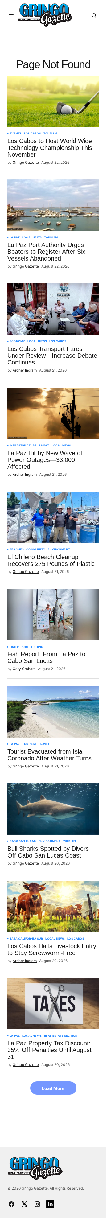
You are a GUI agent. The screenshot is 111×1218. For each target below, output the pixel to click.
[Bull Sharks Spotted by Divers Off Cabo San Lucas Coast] (53, 809)
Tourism (50, 133)
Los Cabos (32, 133)
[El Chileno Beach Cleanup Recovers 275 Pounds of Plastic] (53, 517)
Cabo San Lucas (23, 841)
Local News (32, 237)
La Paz (15, 237)
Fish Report (19, 646)
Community (35, 549)
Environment (59, 549)
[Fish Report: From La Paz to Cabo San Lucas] (53, 614)
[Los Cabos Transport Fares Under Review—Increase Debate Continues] (53, 309)
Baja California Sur (26, 938)
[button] (11, 15)
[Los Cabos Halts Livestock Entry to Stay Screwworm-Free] (53, 906)
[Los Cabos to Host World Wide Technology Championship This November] (53, 101)
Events (16, 133)
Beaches (17, 549)
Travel (44, 744)
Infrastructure (23, 445)
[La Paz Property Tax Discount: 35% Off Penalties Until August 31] (53, 1003)
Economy (17, 341)
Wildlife (70, 841)
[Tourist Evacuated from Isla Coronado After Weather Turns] (53, 712)
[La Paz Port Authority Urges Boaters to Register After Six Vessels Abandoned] (53, 205)
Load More (53, 1088)
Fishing (37, 646)
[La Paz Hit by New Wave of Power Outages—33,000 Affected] (53, 413)
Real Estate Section (60, 1035)
